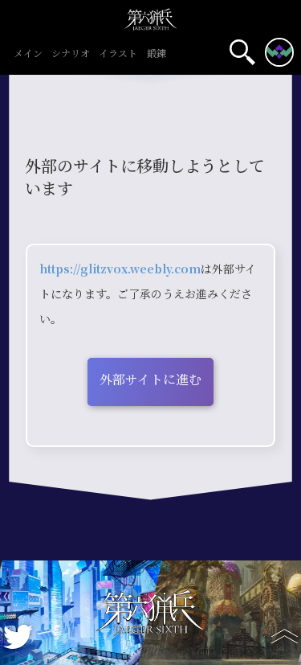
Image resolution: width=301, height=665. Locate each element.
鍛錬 (156, 54)
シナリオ (70, 54)
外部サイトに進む (150, 380)
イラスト (118, 54)
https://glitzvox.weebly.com (120, 269)
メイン (28, 54)
